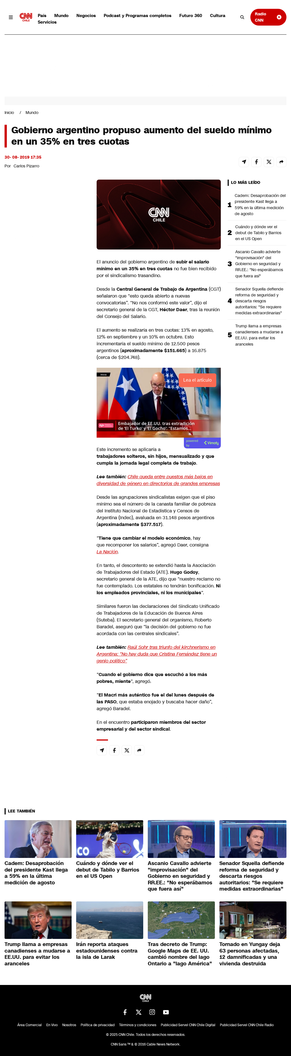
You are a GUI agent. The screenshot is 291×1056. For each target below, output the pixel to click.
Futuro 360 (190, 15)
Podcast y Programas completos (137, 15)
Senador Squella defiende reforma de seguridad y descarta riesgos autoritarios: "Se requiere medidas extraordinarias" (259, 301)
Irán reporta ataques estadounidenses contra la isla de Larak (107, 951)
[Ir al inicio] (26, 17)
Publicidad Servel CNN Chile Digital (188, 1025)
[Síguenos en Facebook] (125, 1012)
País (42, 15)
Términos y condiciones (137, 1025)
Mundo (61, 15)
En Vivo (52, 1025)
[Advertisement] (47, 505)
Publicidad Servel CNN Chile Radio (247, 1025)
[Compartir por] (281, 162)
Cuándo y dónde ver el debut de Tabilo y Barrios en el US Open (258, 233)
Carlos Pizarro (26, 166)
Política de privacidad (98, 1025)
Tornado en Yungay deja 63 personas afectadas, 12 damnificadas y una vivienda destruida (249, 954)
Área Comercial (29, 1025)
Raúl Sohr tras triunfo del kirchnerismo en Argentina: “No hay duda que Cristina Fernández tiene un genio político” (157, 654)
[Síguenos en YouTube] (166, 1012)
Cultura (217, 15)
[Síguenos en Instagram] (152, 1012)
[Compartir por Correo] (244, 162)
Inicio (9, 112)
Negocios (86, 15)
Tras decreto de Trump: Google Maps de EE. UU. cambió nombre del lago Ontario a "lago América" (180, 954)
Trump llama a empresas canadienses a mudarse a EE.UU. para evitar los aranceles (259, 335)
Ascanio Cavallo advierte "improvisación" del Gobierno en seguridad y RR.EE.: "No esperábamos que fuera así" (259, 263)
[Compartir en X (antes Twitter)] (269, 162)
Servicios (47, 22)
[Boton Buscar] (242, 17)
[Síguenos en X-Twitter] (138, 1012)
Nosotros (69, 1025)
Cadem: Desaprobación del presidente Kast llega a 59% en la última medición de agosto (260, 204)
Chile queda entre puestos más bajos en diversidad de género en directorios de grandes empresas (158, 480)
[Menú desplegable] (11, 17)
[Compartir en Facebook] (256, 162)
